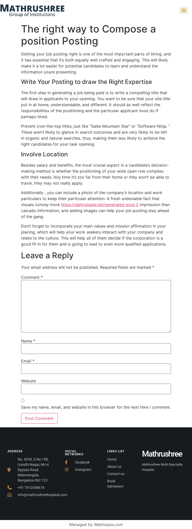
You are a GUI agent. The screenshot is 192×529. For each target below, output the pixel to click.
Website (28, 381)
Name (28, 341)
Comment (32, 277)
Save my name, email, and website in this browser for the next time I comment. (96, 407)
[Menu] (183, 10)
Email (27, 361)
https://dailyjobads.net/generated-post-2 (99, 204)
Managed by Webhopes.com (96, 524)
